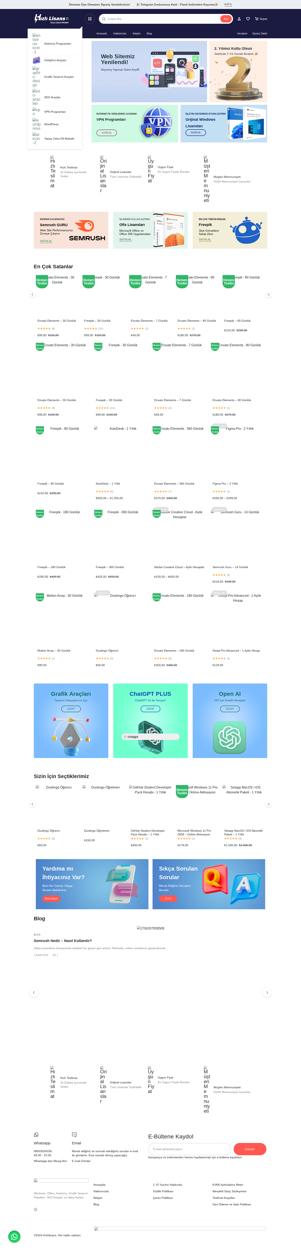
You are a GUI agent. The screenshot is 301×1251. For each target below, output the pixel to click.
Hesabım (242, 33)
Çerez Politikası (163, 1197)
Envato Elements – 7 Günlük (149, 320)
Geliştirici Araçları (55, 60)
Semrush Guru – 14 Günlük (230, 567)
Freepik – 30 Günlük (97, 320)
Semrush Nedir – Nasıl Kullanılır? (63, 941)
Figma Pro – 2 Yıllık (225, 483)
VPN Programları (55, 111)
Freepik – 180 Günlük (51, 567)
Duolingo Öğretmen (97, 830)
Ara (226, 18)
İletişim (136, 33)
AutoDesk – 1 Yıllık (108, 483)
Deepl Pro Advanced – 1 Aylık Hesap (236, 650)
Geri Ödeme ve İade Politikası (232, 1204)
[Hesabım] (239, 18)
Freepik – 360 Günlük (110, 567)
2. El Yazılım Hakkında (167, 1184)
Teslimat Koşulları (224, 1197)
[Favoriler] (248, 18)
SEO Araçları (52, 97)
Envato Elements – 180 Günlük (174, 650)
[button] (14, 1237)
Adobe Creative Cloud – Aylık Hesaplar (179, 567)
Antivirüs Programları (57, 43)
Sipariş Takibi (259, 33)
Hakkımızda (119, 33)
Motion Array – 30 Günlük (53, 650)
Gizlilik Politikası (163, 1191)
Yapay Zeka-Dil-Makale (59, 138)
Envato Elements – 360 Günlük (174, 483)
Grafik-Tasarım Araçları (59, 76)
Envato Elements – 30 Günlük (56, 320)
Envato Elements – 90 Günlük (197, 320)
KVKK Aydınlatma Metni (228, 1184)
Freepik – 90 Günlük (237, 320)
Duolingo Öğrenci (107, 650)
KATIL (228, 4)
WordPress (51, 124)
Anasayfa (101, 33)
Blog (149, 33)
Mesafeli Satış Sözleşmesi (229, 1191)
